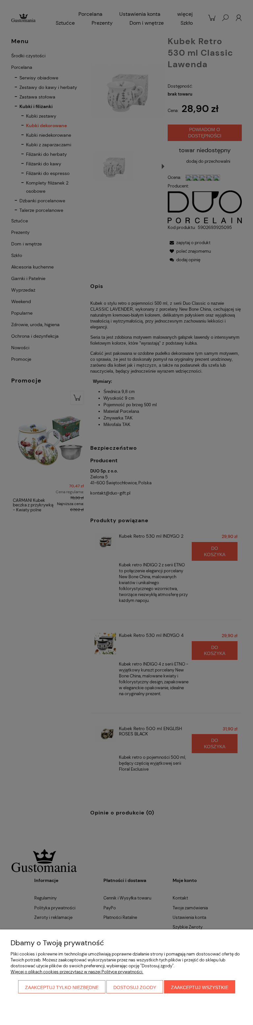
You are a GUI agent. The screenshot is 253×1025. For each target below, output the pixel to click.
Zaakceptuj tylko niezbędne (61, 987)
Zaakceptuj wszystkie (199, 987)
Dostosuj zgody (134, 987)
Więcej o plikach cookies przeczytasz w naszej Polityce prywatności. (77, 972)
